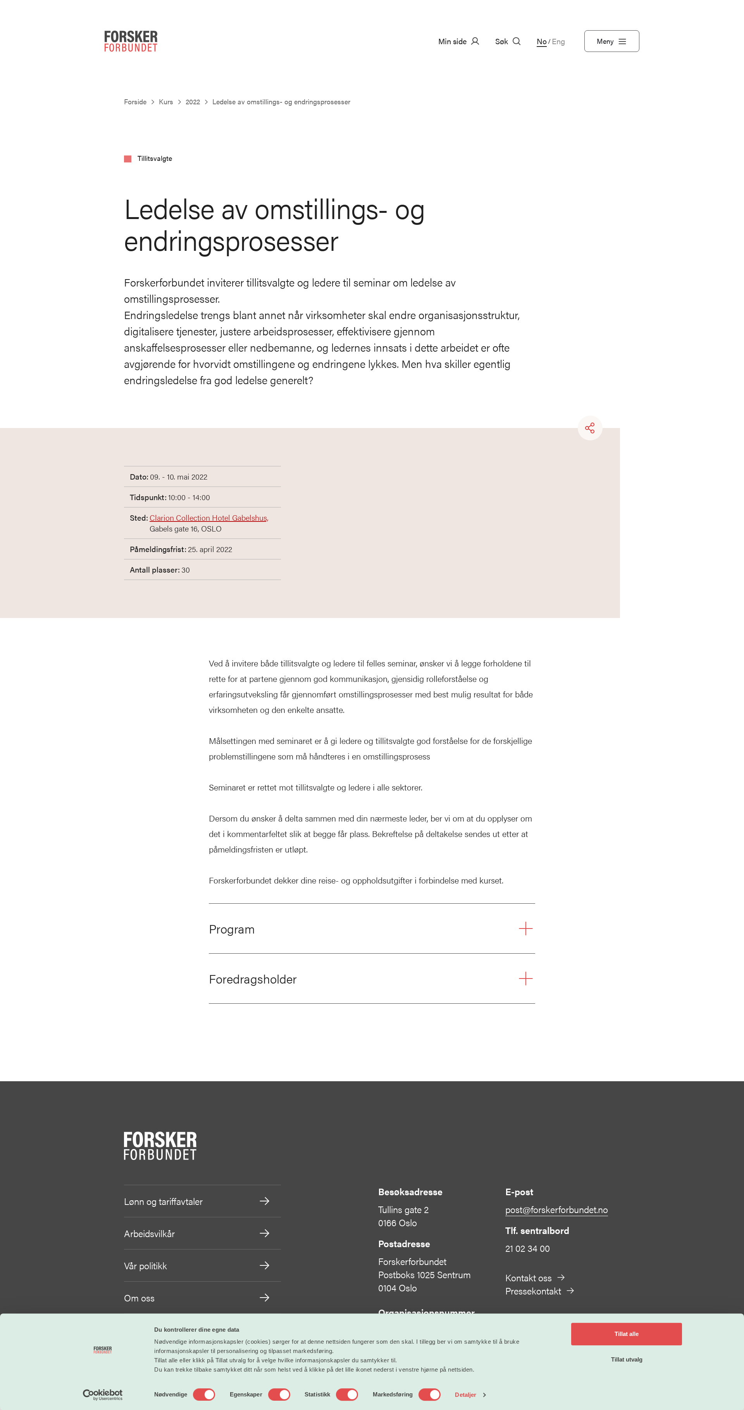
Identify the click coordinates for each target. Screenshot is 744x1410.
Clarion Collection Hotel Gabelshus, (209, 517)
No (542, 41)
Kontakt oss (528, 1277)
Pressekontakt (533, 1290)
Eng (558, 41)
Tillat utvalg (626, 1359)
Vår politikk (145, 1265)
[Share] (590, 428)
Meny (605, 41)
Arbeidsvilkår (149, 1233)
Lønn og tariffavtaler (163, 1201)
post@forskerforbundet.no (556, 1209)
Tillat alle (627, 1334)
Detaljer (465, 1394)
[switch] (279, 1394)
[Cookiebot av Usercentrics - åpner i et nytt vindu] (103, 1395)
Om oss (139, 1297)
